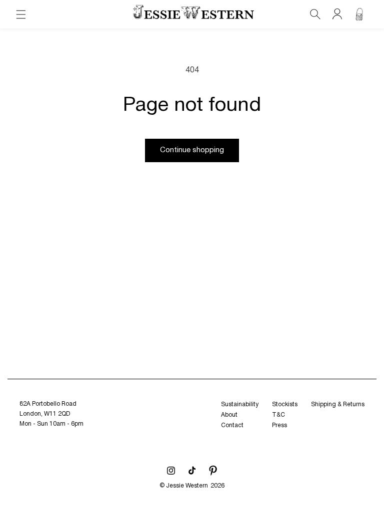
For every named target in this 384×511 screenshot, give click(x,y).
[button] (21, 14)
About (229, 415)
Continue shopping (192, 150)
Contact (232, 425)
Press (279, 425)
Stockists (285, 404)
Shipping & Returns (337, 404)
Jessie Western (187, 486)
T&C (278, 415)
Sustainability (239, 404)
